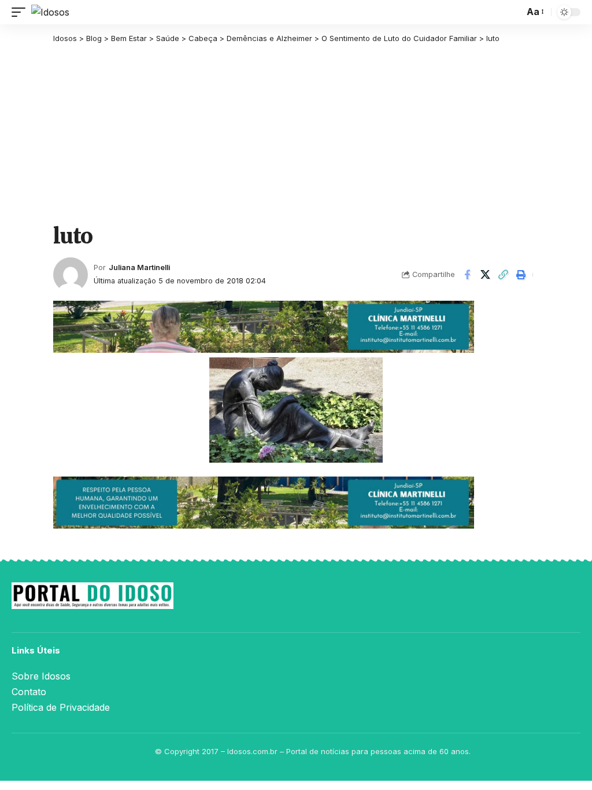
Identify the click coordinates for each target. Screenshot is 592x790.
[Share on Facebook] (467, 274)
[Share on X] (485, 274)
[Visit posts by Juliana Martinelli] (70, 274)
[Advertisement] (296, 134)
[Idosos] (50, 12)
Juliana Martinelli (139, 267)
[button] (21, 12)
